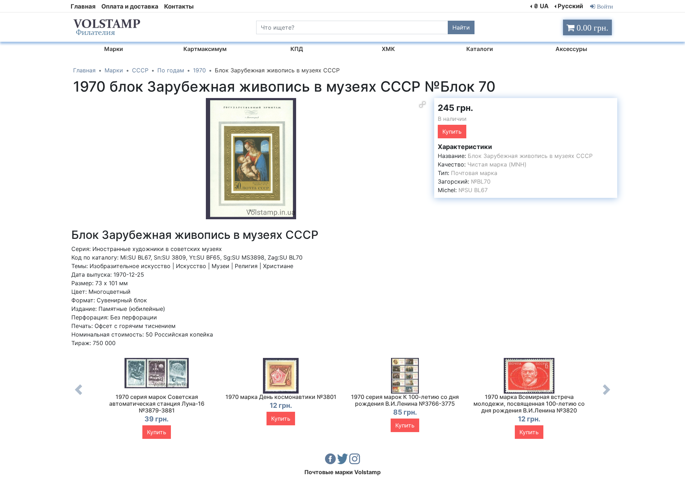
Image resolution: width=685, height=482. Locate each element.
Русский (570, 6)
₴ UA (541, 6)
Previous (78, 395)
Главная (83, 6)
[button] (422, 104)
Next (606, 395)
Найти (461, 27)
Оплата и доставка (129, 6)
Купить (452, 131)
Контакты (179, 6)
